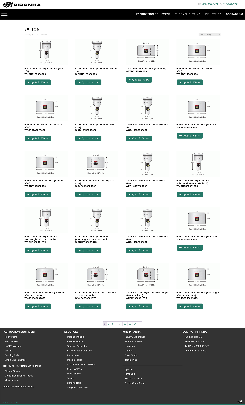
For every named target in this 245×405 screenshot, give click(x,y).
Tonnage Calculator (77, 346)
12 (125, 324)
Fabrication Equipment (153, 14)
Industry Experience (135, 337)
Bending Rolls (12, 355)
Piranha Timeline (133, 341)
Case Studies (131, 355)
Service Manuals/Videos (79, 350)
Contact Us (234, 14)
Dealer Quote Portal (135, 383)
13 (130, 324)
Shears (8, 350)
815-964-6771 (231, 4)
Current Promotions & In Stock (18, 386)
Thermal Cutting (187, 14)
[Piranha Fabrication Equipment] (238, 402)
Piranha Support (75, 341)
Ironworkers (11, 337)
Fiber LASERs (12, 380)
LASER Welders (13, 346)
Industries (213, 14)
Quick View (39, 82)
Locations (130, 346)
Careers (129, 350)
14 (135, 324)
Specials (129, 369)
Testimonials (131, 360)
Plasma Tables (12, 371)
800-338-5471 (210, 4)
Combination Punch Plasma (19, 375)
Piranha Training (75, 337)
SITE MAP (14, 402)
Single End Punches (15, 360)
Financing (130, 374)
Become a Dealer (134, 378)
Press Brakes (12, 341)
